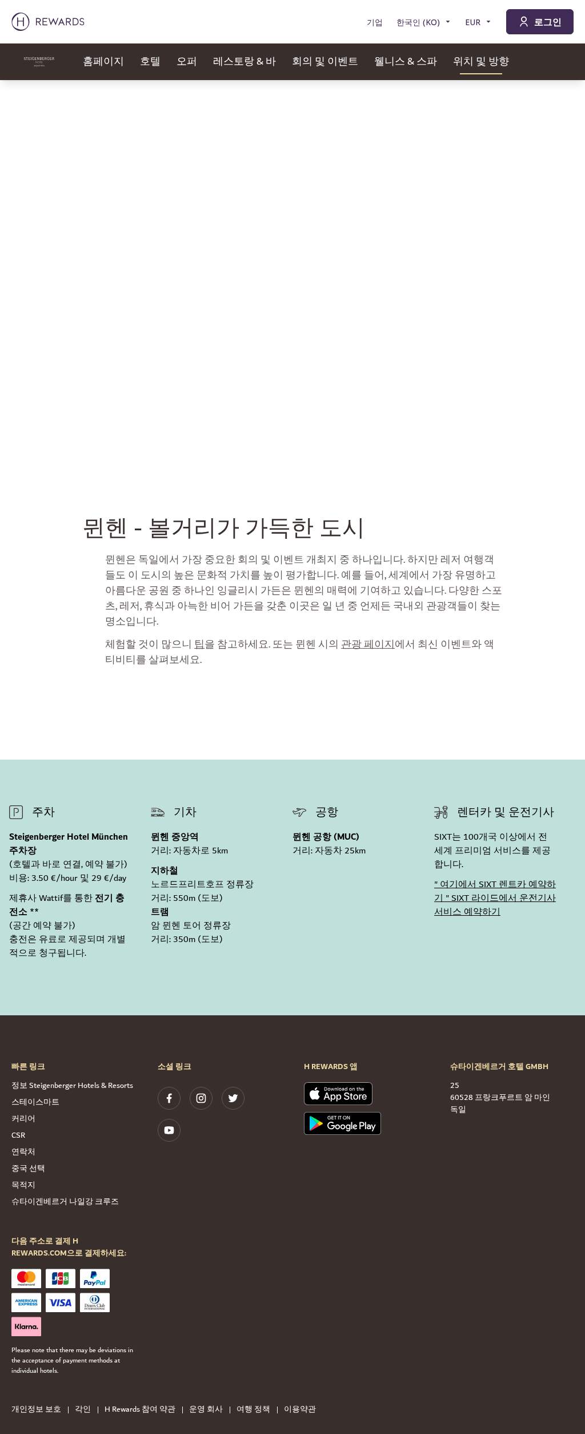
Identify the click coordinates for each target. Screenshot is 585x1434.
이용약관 (300, 1410)
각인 (83, 1410)
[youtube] (169, 1130)
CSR (18, 1135)
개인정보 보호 (36, 1410)
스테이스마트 (35, 1102)
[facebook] (169, 1098)
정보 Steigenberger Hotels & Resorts (72, 1086)
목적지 (23, 1185)
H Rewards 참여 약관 (140, 1410)
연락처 (23, 1152)
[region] (292, 251)
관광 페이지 (368, 644)
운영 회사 (206, 1410)
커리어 (23, 1119)
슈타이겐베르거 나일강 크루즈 (65, 1202)
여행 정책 (253, 1410)
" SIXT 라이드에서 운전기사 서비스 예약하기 (495, 905)
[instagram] (201, 1098)
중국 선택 (28, 1168)
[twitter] (233, 1098)
